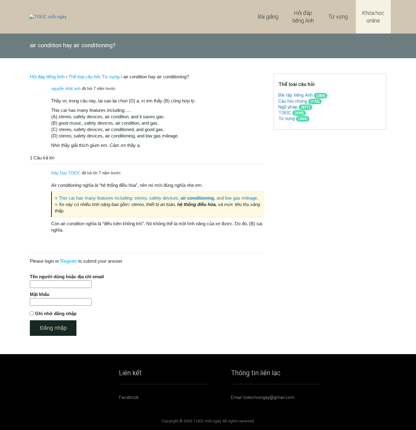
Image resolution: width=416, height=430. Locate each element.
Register (68, 261)
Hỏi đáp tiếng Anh (303, 17)
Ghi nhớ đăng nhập (55, 313)
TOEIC (284, 112)
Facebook (129, 397)
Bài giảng (268, 16)
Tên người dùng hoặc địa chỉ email (67, 276)
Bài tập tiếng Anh (295, 95)
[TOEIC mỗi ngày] (47, 16)
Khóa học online (373, 17)
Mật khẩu (39, 294)
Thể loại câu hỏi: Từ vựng (94, 76)
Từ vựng (338, 16)
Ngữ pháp (288, 107)
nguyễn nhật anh (65, 88)
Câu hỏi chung (292, 101)
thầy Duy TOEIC (65, 173)
